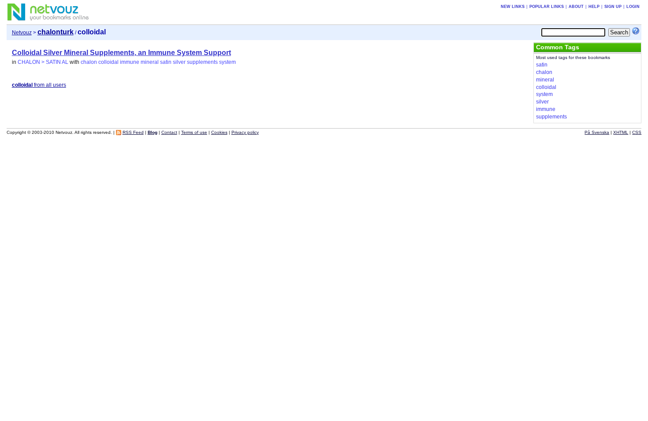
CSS (636, 132)
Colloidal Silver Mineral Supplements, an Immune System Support (121, 52)
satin (165, 62)
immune (129, 62)
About (576, 6)
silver (179, 62)
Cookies (219, 132)
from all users (39, 85)
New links (513, 6)
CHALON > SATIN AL (43, 62)
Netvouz (22, 33)
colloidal (108, 62)
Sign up (613, 6)
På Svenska (597, 132)
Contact (169, 132)
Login (633, 6)
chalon (89, 62)
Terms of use (194, 132)
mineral (150, 62)
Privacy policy (245, 132)
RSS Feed (133, 132)
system (227, 62)
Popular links (546, 6)
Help (594, 6)
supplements (202, 62)
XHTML (620, 132)
